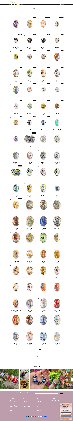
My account (25, 400)
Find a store (11, 410)
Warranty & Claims (12, 402)
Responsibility (39, 410)
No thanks (66, 418)
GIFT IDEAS (45, 1)
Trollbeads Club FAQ (26, 405)
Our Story (38, 402)
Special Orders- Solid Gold (13, 406)
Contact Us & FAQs (12, 405)
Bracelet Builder (39, 401)
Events (38, 407)
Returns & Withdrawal (13, 401)
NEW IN (29, 1)
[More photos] (72, 379)
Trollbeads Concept (40, 400)
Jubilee (25, 1)
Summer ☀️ (20, 1)
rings (62, 353)
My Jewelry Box (25, 402)
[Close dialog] (71, 404)
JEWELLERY (40, 1)
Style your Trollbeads (40, 405)
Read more (36, 356)
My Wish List (25, 401)
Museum (11, 411)
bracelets (50, 353)
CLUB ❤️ (51, 1)
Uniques (38, 406)
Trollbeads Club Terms (26, 406)
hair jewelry (58, 353)
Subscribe (61, 393)
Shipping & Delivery (12, 400)
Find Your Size (12, 407)
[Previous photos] (1, 379)
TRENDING (34, 1)
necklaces (53, 353)
